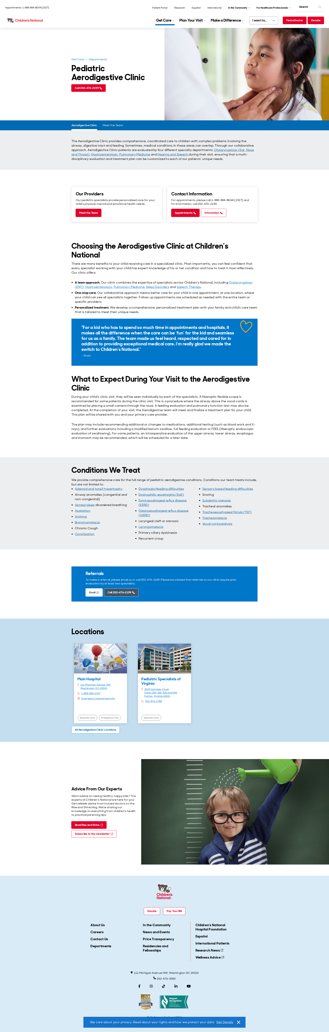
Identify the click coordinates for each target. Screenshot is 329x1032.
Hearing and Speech (173, 154)
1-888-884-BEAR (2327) (35, 7)
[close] (238, 1022)
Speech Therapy (189, 287)
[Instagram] (151, 986)
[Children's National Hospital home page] (25, 20)
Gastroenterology (104, 154)
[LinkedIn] (176, 986)
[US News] (146, 1002)
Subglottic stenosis (216, 500)
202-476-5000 (166, 978)
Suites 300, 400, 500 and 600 (160, 692)
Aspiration (82, 511)
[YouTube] (188, 986)
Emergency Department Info (98, 698)
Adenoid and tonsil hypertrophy (99, 489)
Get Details (224, 1022)
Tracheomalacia (214, 518)
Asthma (81, 517)
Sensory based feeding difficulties (227, 489)
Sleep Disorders (157, 287)
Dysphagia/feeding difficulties (161, 489)
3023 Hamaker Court (156, 689)
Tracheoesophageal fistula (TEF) (227, 512)
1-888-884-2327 (91, 693)
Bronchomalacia (87, 522)
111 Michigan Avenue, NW (95, 684)
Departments (98, 59)
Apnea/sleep (85, 505)
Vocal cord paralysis (217, 524)
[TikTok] (163, 986)
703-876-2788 (153, 701)
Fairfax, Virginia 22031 (157, 696)
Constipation (85, 534)
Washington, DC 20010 (93, 688)
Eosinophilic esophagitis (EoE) (161, 495)
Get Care (77, 59)
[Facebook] (139, 986)
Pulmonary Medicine (134, 154)
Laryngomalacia (151, 527)
